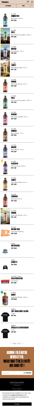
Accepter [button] (17, 404)
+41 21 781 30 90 (17, 390)
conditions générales (16, 395)
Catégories (8, 5)
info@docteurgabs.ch (17, 388)
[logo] (5, 2)
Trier (23, 5)
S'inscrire (28, 373)
